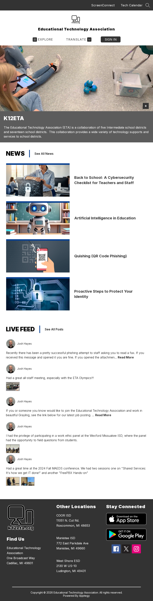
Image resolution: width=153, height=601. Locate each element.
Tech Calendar (132, 5)
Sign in (111, 39)
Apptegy (84, 595)
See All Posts (54, 329)
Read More (126, 357)
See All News (44, 153)
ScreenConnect (103, 5)
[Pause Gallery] (146, 106)
